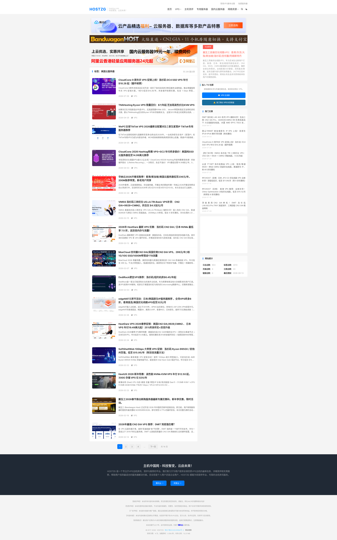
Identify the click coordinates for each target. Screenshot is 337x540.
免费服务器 (242, 3)
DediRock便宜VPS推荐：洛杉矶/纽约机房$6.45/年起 (147, 277)
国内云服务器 (218, 9)
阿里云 (177, 483)
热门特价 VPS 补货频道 (223, 102)
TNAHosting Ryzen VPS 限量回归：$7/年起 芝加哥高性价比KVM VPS (156, 105)
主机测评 (188, 9)
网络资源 (232, 9)
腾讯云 (159, 483)
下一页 (153, 446)
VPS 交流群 (224, 95)
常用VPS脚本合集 (227, 3)
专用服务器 (202, 9)
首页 (169, 9)
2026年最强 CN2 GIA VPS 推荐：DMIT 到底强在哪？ (147, 424)
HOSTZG (98, 9)
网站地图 (188, 530)
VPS (177, 9)
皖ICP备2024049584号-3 (174, 530)
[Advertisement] (223, 234)
